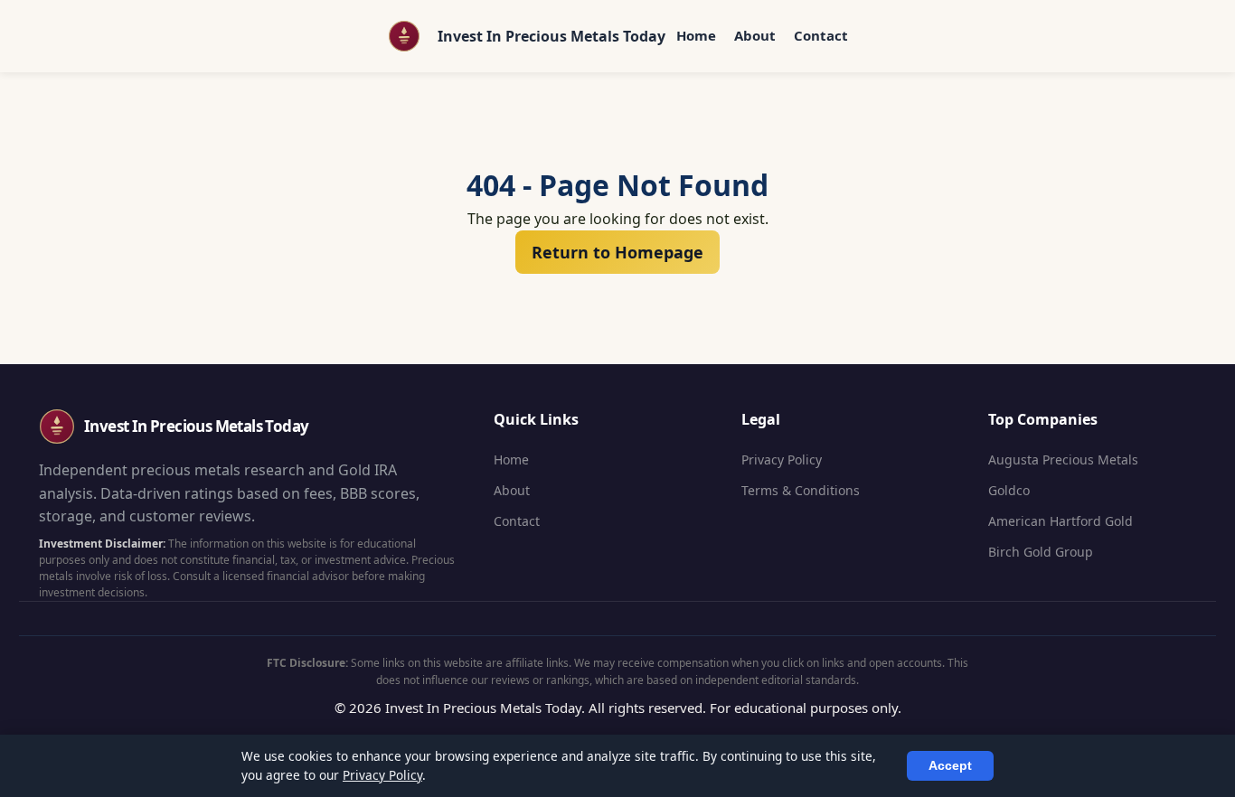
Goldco (1009, 490)
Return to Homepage (617, 252)
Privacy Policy (781, 459)
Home (696, 35)
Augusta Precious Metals (1063, 459)
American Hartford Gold (1060, 521)
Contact (821, 35)
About (755, 35)
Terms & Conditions (800, 490)
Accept (950, 766)
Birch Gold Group (1040, 551)
